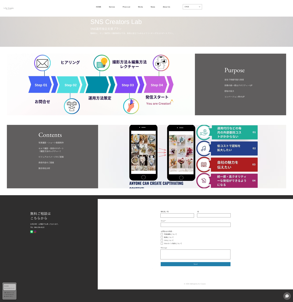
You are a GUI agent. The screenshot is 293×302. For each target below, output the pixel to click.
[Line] (31, 231)
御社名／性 (165, 211)
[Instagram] (35, 231)
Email (163, 221)
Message (164, 247)
